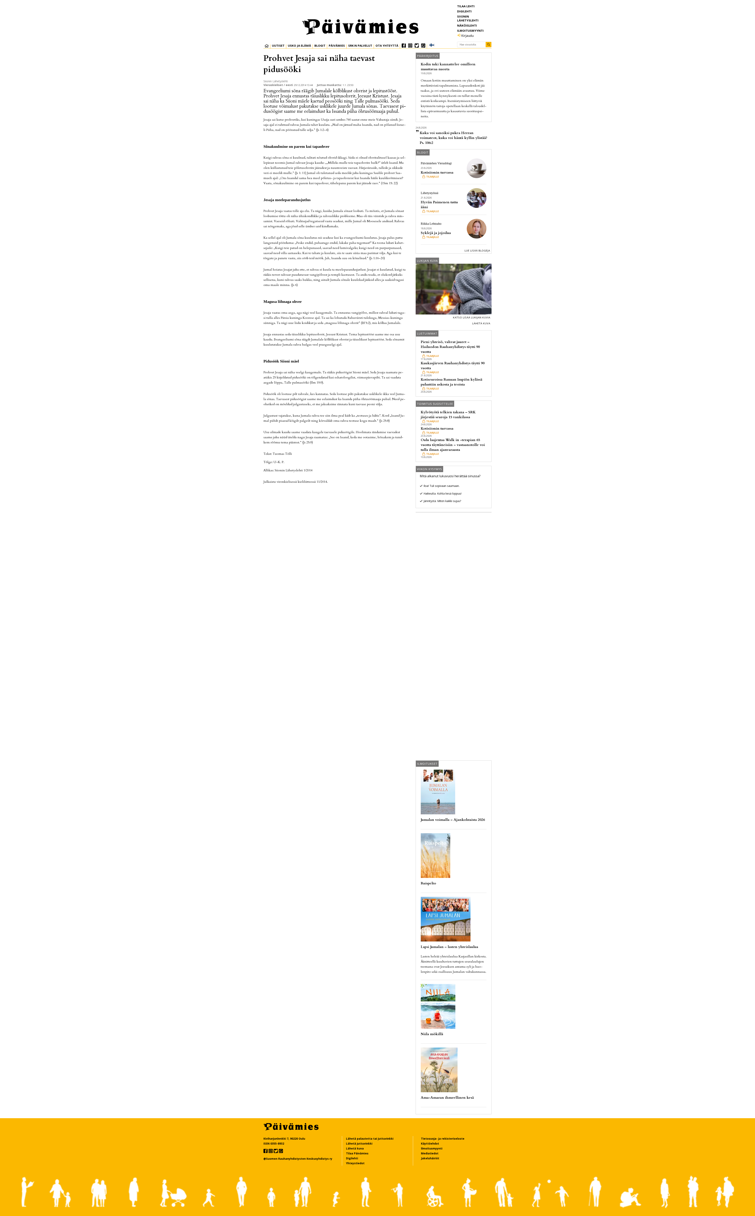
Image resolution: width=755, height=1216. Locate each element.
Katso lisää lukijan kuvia (471, 317)
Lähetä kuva (481, 323)
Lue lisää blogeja (477, 250)
